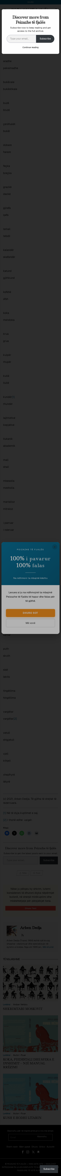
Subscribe (45, 38)
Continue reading (30, 47)
